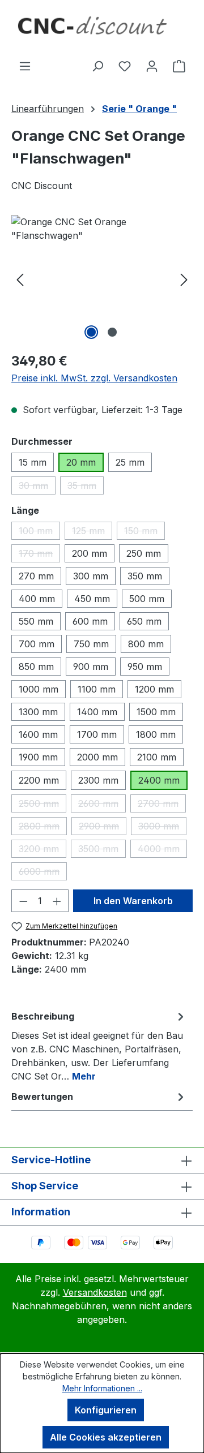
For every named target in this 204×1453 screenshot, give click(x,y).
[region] (102, 278)
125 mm (92, 532)
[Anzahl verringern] (23, 900)
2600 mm (102, 805)
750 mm (91, 644)
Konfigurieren (106, 1410)
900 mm (90, 666)
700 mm (36, 644)
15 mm (32, 462)
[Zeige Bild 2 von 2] (112, 332)
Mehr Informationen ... (102, 1388)
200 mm (89, 553)
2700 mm (162, 805)
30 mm (37, 487)
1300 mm (38, 711)
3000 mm (162, 827)
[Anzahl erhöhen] (57, 900)
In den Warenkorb (133, 900)
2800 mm (43, 827)
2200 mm (39, 780)
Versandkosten (95, 1292)
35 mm (85, 487)
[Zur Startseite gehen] (102, 29)
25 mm (130, 462)
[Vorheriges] (19, 278)
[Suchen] (97, 65)
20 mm (81, 462)
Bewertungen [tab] (42, 1096)
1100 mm (97, 689)
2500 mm (42, 805)
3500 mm (102, 850)
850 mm (36, 666)
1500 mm (156, 711)
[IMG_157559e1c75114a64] (102, 278)
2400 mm (159, 780)
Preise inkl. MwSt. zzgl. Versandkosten (94, 378)
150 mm (144, 532)
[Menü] (25, 65)
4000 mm (162, 850)
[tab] (99, 1045)
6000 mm (43, 873)
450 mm (92, 598)
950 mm (145, 666)
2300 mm (98, 780)
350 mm (145, 576)
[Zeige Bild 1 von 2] (91, 332)
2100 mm (156, 757)
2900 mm (102, 827)
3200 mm (42, 850)
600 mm (90, 621)
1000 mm (38, 689)
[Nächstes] (184, 278)
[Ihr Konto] (151, 65)
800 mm (146, 644)
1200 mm (154, 689)
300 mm (90, 576)
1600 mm (38, 734)
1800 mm (156, 734)
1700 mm (97, 734)
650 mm (144, 621)
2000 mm (97, 757)
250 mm (143, 553)
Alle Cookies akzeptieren (106, 1437)
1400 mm (97, 711)
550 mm (36, 621)
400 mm (37, 598)
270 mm (36, 576)
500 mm (146, 598)
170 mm (39, 555)
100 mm (39, 532)
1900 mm (38, 757)
